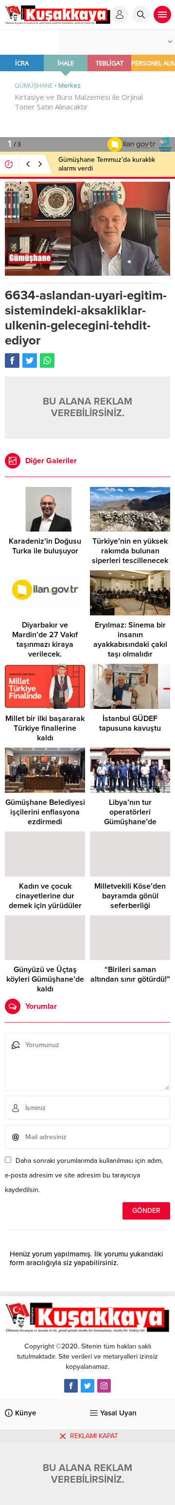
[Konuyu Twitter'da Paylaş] (29, 360)
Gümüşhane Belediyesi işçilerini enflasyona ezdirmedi (45, 812)
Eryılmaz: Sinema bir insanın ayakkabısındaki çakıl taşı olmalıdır (130, 639)
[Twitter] (87, 1386)
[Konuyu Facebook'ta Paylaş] (12, 360)
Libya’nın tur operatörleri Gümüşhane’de (130, 812)
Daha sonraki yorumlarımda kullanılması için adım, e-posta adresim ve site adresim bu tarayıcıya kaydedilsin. (84, 1175)
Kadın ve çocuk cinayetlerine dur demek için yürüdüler (45, 895)
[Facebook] (71, 1386)
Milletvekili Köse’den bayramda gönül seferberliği (130, 895)
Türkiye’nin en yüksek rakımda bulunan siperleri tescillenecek (130, 550)
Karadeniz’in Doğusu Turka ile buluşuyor (45, 546)
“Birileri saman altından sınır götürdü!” (130, 974)
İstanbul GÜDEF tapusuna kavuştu (130, 723)
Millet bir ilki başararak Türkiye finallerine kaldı (45, 728)
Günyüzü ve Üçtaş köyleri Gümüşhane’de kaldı (45, 979)
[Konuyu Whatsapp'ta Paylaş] (47, 360)
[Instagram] (104, 1386)
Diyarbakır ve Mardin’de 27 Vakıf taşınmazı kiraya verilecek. (45, 639)
